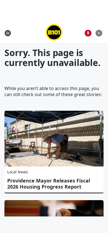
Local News (17, 171)
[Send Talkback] (88, 33)
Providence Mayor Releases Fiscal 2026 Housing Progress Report (48, 184)
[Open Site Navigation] (7, 33)
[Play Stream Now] (99, 33)
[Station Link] (54, 33)
